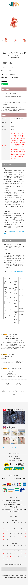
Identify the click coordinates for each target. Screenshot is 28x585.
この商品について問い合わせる (10, 77)
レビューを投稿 (7, 70)
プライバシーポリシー (21, 575)
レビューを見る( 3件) (8, 67)
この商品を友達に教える (9, 74)
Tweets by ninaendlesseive (10, 447)
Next (26, 40)
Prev (2, 40)
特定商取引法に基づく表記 (8, 575)
